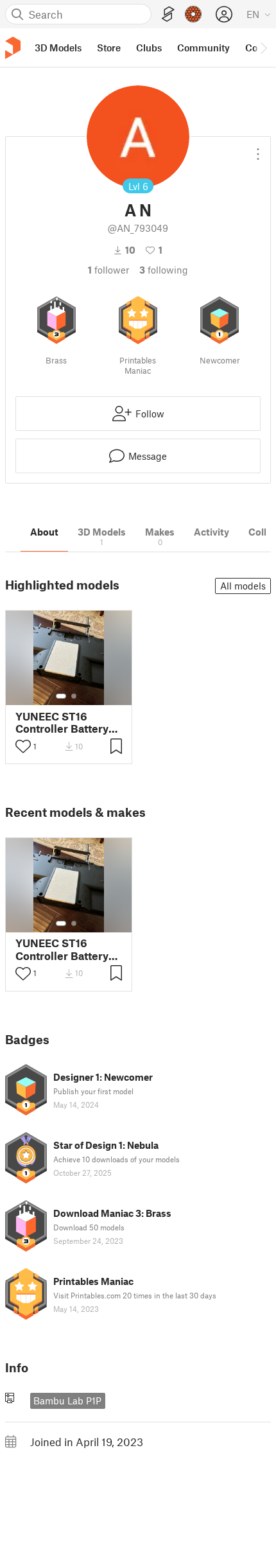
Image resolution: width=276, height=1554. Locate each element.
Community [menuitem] (203, 47)
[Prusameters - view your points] (193, 14)
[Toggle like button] (23, 746)
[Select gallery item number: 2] (73, 696)
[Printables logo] (13, 48)
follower (108, 269)
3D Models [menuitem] (58, 47)
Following (163, 269)
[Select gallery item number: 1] (61, 696)
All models (243, 585)
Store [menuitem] (109, 47)
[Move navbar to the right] (263, 47)
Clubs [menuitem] (149, 47)
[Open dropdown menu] (258, 149)
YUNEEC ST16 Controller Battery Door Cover (61, 722)
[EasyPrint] (168, 14)
